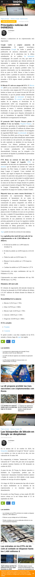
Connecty (7, 331)
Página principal (5, 18)
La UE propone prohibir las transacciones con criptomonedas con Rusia (15, 360)
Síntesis (13, 18)
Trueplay (7, 327)
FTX (29, 162)
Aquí (2, 232)
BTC (21, 429)
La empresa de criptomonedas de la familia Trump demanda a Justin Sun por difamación (16, 352)
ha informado (29, 56)
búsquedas (4, 451)
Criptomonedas (24, 18)
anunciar (3, 167)
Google (17, 18)
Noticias (13, 429)
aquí (19, 337)
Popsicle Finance (26, 124)
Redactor (10, 32)
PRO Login (31, 2)
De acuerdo (18, 99)
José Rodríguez (11, 30)
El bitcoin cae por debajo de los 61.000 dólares (15, 517)
